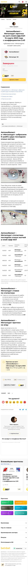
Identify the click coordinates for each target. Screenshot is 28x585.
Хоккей (14, 19)
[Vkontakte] (20, 409)
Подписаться (14, 433)
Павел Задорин (14, 26)
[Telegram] (26, 409)
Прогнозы (8, 19)
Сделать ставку (14, 79)
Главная (3, 19)
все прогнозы (5, 464)
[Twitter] (23, 409)
